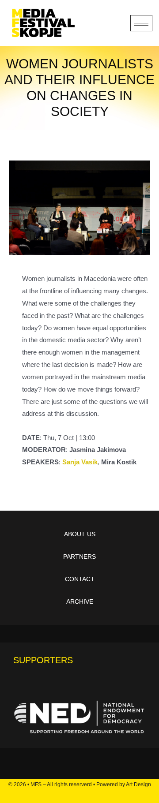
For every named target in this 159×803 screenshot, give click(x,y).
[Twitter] (72, 794)
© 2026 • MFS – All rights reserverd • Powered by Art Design (79, 784)
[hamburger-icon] (141, 23)
